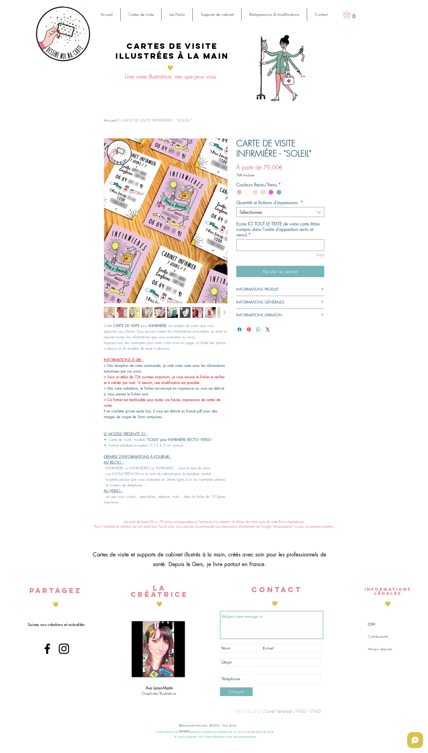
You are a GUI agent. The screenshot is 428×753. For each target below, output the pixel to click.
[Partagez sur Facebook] (239, 329)
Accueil (110, 120)
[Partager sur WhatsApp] (258, 329)
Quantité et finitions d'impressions (269, 202)
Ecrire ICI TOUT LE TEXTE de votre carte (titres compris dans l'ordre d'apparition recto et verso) (278, 229)
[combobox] (280, 212)
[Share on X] (268, 329)
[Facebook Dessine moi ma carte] (47, 649)
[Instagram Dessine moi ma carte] (64, 649)
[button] (140, 14)
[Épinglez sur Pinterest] (249, 329)
